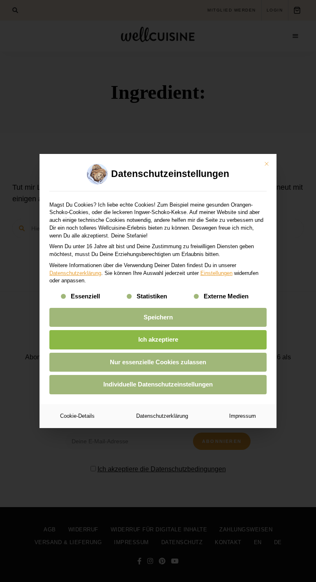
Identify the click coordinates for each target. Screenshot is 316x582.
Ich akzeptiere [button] (158, 339)
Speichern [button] (158, 317)
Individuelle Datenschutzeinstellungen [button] (158, 384)
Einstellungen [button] (216, 273)
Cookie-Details (77, 416)
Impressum (242, 416)
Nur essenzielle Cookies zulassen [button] (158, 362)
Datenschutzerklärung (75, 273)
